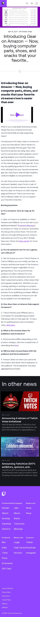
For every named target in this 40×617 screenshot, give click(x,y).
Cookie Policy (6, 600)
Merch (17, 513)
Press (28, 513)
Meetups (18, 529)
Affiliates (5, 607)
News (28, 508)
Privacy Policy (6, 592)
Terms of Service (7, 588)
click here (10, 325)
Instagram (31, 552)
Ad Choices (6, 596)
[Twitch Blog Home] (3, 3)
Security (18, 552)
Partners (4, 603)
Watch (5, 513)
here (17, 345)
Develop (6, 518)
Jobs (16, 508)
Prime (4, 558)
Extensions (7, 563)
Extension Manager (26, 225)
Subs (4, 547)
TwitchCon (19, 523)
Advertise (6, 523)
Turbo (5, 552)
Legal (16, 542)
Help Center (20, 547)
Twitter (29, 542)
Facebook (31, 547)
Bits (4, 542)
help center (24, 241)
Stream (5, 508)
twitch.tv (6, 529)
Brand (17, 518)
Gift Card (6, 568)
